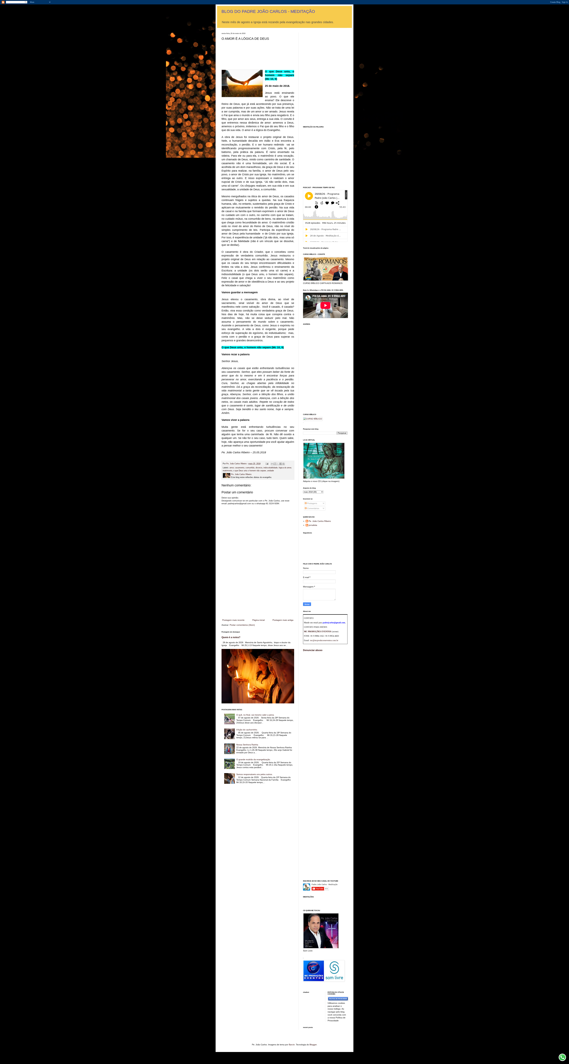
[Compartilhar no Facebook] (280, 463)
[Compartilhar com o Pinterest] (283, 463)
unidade (270, 471)
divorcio (259, 468)
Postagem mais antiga (282, 620)
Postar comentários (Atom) (242, 625)
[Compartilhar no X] (277, 463)
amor (232, 468)
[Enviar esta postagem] (267, 464)
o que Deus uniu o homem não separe (249, 471)
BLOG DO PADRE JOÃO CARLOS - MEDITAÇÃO (268, 11)
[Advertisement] (258, 594)
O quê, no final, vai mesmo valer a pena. (255, 715)
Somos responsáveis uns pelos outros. (254, 774)
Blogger (313, 1044)
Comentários (313, 508)
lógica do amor (285, 468)
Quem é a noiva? (231, 637)
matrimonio (227, 471)
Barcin (292, 1044)
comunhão (250, 468)
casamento (239, 468)
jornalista (313, 525)
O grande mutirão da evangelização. (253, 759)
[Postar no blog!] (275, 463)
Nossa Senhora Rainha (247, 744)
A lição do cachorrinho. (247, 729)
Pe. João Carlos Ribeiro (320, 521)
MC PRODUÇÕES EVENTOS (317, 631)
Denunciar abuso (312, 650)
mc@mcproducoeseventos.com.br (324, 640)
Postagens (312, 503)
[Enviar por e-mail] (272, 463)
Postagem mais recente (233, 620)
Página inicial (258, 620)
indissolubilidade (270, 468)
